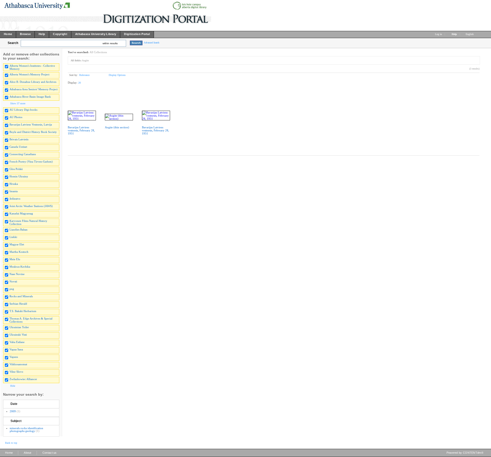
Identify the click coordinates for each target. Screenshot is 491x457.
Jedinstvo (14, 198)
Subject (15, 421)
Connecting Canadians (22, 154)
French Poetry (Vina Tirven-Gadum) (31, 161)
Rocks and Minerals (21, 296)
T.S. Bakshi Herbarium (22, 311)
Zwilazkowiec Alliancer (23, 379)
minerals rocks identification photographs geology (26, 429)
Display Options (117, 75)
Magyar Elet (16, 244)
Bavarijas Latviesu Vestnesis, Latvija (30, 124)
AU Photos (15, 117)
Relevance (84, 75)
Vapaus (13, 356)
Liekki (13, 236)
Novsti (13, 281)
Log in (438, 34)
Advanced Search (151, 42)
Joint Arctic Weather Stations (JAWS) (31, 206)
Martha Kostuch (18, 251)
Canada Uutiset (18, 146)
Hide (12, 385)
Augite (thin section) (117, 127)
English (470, 34)
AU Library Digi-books (23, 109)
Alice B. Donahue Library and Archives (32, 81)
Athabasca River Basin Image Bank (30, 96)
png (11, 288)
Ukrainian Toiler (19, 327)
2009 (13, 411)
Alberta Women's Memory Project (29, 74)
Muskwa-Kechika (19, 266)
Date (13, 404)
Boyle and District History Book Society (33, 131)
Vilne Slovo (16, 371)
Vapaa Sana (16, 349)
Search (13, 43)
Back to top (11, 442)
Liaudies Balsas (18, 229)
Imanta (13, 191)
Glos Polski (16, 168)
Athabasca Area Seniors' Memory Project (33, 89)
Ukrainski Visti (18, 334)
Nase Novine (17, 274)
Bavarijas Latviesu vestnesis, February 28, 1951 (81, 130)
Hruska (13, 183)
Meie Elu (14, 259)
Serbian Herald (18, 303)
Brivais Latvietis (18, 139)
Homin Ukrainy (18, 176)
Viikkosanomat (18, 364)
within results (110, 43)
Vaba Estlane (17, 342)
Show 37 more (17, 103)
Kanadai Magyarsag (21, 213)
